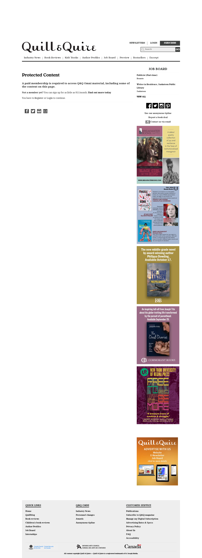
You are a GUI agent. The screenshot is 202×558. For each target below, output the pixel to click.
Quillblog (30, 515)
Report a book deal (158, 118)
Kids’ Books (71, 58)
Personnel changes (85, 515)
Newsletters (137, 43)
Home (28, 511)
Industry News (32, 58)
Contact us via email (160, 122)
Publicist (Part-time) (147, 75)
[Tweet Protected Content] (33, 111)
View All (141, 97)
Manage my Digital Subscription (142, 519)
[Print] (39, 111)
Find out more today (99, 92)
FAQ (128, 534)
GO (178, 49)
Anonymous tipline (85, 523)
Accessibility (132, 538)
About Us (130, 531)
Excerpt (154, 58)
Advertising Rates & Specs (139, 523)
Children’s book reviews (37, 523)
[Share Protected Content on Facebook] (27, 111)
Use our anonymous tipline (158, 113)
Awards (79, 519)
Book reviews (32, 519)
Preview (124, 58)
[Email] (45, 111)
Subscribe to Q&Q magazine (140, 515)
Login (153, 43)
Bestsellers (139, 58)
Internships (31, 534)
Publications (132, 511)
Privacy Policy (133, 527)
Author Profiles (91, 58)
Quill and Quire (63, 48)
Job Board (110, 58)
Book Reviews (52, 58)
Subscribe (170, 43)
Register (39, 98)
